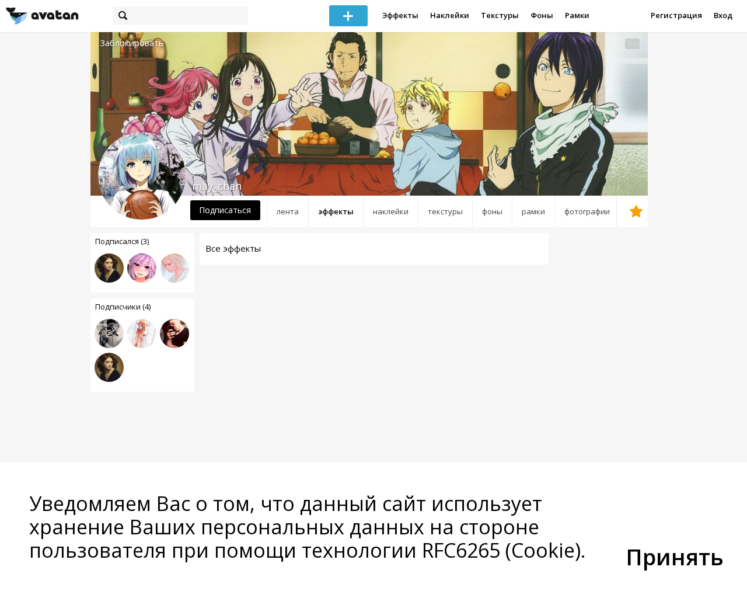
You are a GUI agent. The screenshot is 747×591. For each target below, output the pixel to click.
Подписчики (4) (123, 306)
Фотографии (587, 211)
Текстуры (500, 15)
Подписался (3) (122, 241)
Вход (723, 15)
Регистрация (676, 15)
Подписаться (225, 209)
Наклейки (449, 15)
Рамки (577, 15)
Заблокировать (132, 43)
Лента (288, 211)
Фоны (541, 15)
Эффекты (400, 15)
